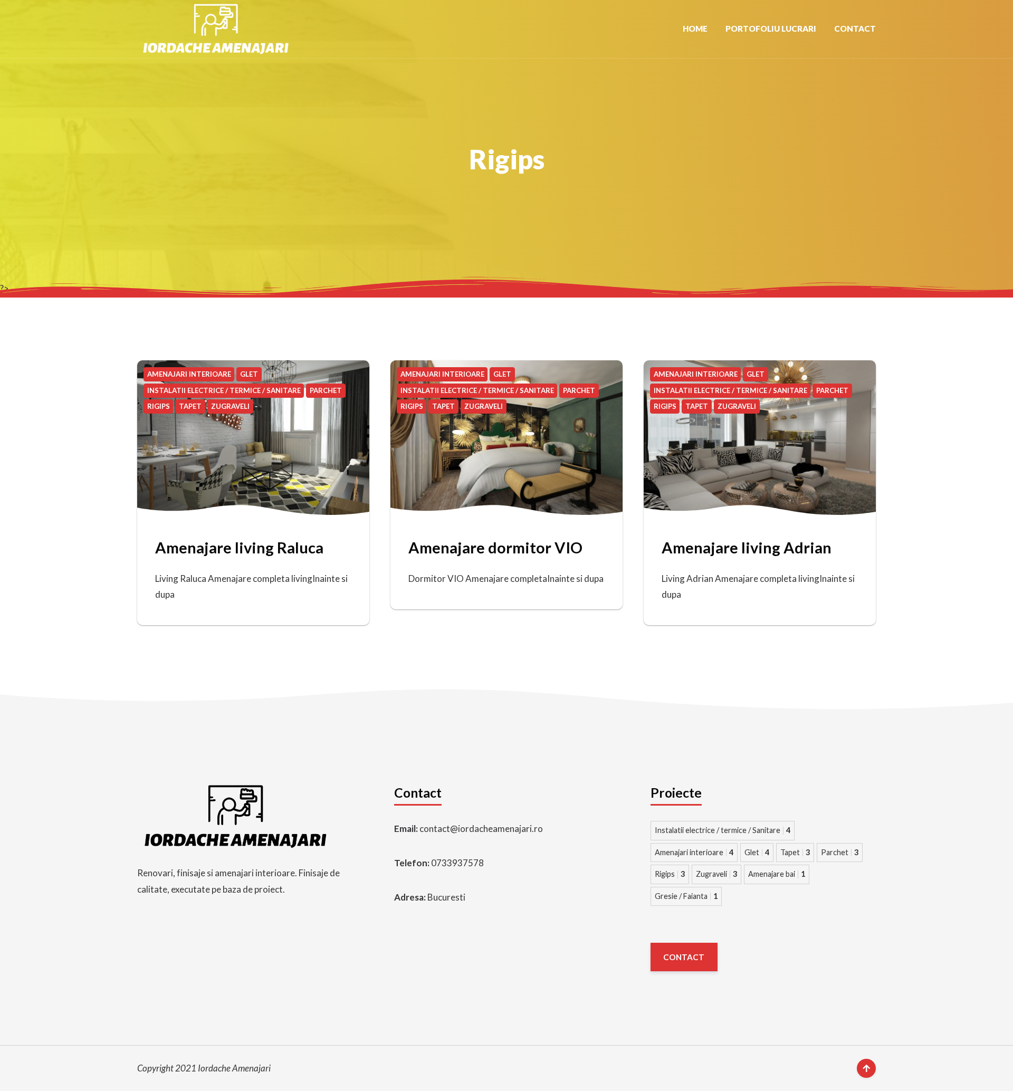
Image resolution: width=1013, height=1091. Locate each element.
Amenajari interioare (694, 852)
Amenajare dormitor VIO (495, 547)
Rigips (670, 873)
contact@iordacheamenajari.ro (481, 828)
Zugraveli (716, 873)
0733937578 (457, 862)
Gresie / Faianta (686, 896)
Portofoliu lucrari (770, 28)
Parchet (839, 852)
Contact (855, 28)
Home (695, 28)
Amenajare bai (776, 873)
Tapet (795, 852)
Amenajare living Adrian (747, 547)
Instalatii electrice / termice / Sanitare (722, 830)
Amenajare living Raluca (239, 547)
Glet (756, 852)
